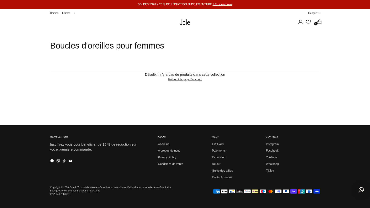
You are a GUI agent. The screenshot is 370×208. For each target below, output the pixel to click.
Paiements (219, 150)
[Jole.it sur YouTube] (71, 161)
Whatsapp (272, 163)
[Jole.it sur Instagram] (58, 161)
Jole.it (73, 187)
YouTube (271, 157)
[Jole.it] (185, 22)
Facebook (272, 150)
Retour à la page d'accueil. (185, 79)
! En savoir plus (222, 4)
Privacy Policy (167, 157)
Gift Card (218, 144)
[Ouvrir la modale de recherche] (291, 22)
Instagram (272, 144)
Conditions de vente (170, 163)
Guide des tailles (222, 170)
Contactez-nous (222, 177)
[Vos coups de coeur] (308, 21)
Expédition (218, 157)
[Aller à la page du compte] (299, 22)
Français (312, 13)
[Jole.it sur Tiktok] (64, 161)
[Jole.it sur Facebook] (52, 161)
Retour (216, 163)
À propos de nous (169, 150)
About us (163, 144)
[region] (185, 4)
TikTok (270, 170)
